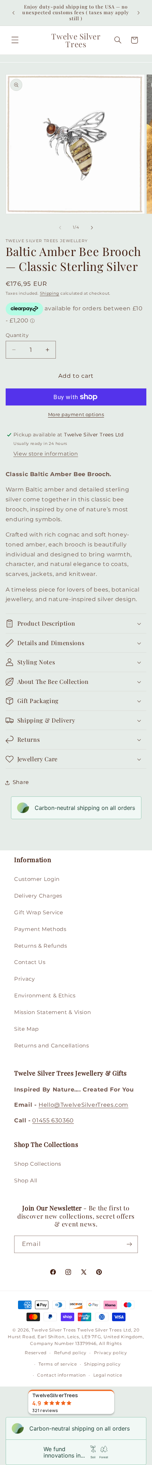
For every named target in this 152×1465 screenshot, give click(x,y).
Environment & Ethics (45, 995)
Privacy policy (110, 1352)
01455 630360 (53, 1120)
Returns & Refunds (40, 946)
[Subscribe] (129, 1244)
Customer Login (37, 879)
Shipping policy (102, 1364)
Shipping (49, 293)
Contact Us (29, 962)
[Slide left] (60, 227)
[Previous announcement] (13, 13)
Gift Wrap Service (38, 912)
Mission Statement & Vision (52, 1012)
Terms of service (58, 1364)
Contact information (61, 1375)
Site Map (26, 1029)
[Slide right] (92, 227)
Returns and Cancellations (51, 1045)
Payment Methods (40, 929)
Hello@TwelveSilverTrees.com (83, 1104)
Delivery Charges (38, 896)
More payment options (76, 414)
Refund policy (70, 1352)
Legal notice (107, 1375)
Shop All (25, 1180)
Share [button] (21, 782)
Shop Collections (37, 1164)
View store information (45, 454)
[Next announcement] (138, 13)
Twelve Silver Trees (53, 1330)
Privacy (24, 979)
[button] (15, 40)
